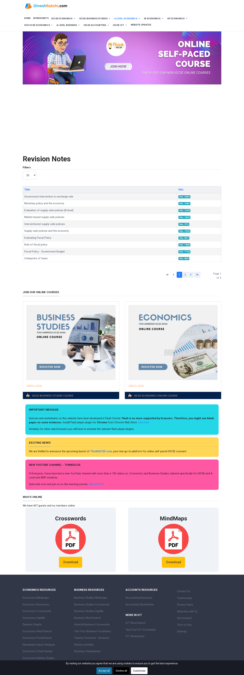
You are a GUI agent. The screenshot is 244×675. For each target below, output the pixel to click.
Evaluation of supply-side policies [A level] (48, 210)
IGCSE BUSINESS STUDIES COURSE (52, 395)
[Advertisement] (122, 117)
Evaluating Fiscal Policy (37, 237)
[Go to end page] (197, 275)
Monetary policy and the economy (44, 203)
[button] (64, 18)
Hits (180, 189)
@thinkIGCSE (96, 484)
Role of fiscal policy (35, 244)
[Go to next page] (191, 275)
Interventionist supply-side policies (44, 224)
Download (70, 562)
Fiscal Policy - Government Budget (44, 251)
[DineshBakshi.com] (122, 5)
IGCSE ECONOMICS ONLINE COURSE (155, 395)
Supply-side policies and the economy (46, 230)
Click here (144, 422)
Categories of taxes (36, 258)
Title (27, 189)
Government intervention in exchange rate (48, 196)
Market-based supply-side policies (44, 217)
